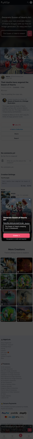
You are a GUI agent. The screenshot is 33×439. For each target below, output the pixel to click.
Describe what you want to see (13, 223)
